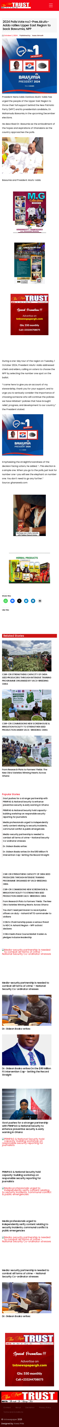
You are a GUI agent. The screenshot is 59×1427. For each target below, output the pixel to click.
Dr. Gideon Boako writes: (15, 846)
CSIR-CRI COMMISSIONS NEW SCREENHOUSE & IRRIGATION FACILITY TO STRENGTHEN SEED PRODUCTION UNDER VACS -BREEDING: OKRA (26, 726)
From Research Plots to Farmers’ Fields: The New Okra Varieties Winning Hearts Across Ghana (24, 772)
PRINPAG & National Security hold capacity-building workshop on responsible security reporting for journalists (25, 813)
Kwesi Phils (19, 1423)
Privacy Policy (45, 1407)
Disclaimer (29, 1407)
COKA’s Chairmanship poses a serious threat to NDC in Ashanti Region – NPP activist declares (26, 925)
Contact (7, 1407)
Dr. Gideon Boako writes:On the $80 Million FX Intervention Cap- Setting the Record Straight (26, 1071)
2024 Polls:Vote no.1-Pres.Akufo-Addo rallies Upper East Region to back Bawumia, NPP (26, 25)
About (18, 1407)
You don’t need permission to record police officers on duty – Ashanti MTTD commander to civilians (27, 913)
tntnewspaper (10, 1419)
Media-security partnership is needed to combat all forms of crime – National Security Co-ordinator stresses (26, 837)
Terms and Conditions (13, 1412)
